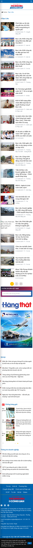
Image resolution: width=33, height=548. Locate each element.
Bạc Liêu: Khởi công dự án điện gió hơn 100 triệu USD (23, 52)
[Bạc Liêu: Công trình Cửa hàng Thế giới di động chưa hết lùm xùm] (7, 161)
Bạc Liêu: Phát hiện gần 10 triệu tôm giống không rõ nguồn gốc (23, 224)
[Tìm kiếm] (31, 1)
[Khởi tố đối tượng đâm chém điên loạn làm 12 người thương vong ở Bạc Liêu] (7, 106)
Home (5, 12)
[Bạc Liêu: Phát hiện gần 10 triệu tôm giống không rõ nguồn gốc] (7, 225)
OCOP (7, 492)
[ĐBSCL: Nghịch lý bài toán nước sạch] (7, 188)
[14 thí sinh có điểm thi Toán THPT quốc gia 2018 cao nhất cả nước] (7, 135)
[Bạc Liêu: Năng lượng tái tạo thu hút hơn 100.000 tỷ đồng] (7, 238)
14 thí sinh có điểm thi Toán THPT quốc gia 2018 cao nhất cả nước (23, 134)
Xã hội (27, 95)
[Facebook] (1, 505)
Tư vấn (13, 492)
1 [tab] (15, 443)
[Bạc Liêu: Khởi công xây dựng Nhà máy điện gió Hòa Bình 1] (7, 42)
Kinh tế (28, 45)
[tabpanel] (16, 425)
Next (30, 443)
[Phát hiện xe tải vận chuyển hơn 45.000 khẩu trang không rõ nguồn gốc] (7, 28)
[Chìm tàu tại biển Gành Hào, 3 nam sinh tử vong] (7, 249)
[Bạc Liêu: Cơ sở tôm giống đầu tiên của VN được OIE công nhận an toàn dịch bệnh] (7, 79)
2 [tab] (18, 443)
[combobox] (16, 294)
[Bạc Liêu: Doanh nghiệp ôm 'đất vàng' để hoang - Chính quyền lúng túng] (7, 212)
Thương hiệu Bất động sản (22, 164)
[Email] (8, 505)
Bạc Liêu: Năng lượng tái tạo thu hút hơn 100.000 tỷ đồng (22, 237)
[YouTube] (5, 505)
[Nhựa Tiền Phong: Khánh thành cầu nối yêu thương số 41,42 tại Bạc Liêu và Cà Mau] (7, 273)
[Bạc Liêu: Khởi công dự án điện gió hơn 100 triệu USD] (7, 53)
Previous (3, 443)
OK (29, 543)
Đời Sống (28, 190)
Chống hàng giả (11, 404)
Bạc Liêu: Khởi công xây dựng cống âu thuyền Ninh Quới (23, 64)
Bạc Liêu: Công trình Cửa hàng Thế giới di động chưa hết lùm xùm (23, 159)
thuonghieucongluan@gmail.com (13, 519)
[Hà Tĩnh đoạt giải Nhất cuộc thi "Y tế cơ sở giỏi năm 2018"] (7, 92)
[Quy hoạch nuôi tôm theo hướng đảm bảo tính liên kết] (7, 261)
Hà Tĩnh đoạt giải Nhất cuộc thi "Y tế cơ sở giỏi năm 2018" (23, 91)
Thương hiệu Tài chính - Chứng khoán (23, 150)
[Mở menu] (2, 1)
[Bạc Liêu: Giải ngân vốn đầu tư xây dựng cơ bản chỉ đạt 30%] (7, 147)
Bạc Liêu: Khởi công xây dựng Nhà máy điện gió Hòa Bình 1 (23, 41)
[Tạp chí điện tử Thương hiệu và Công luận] (16, 499)
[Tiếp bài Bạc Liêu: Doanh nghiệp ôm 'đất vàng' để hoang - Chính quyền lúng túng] (7, 175)
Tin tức (28, 68)
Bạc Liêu (11, 12)
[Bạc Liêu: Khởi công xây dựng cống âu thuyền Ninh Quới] (7, 65)
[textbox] (16, 293)
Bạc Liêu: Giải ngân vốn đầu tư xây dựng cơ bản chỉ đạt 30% (23, 145)
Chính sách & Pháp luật (22, 489)
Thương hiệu (23, 486)
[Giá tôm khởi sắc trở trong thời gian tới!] (7, 200)
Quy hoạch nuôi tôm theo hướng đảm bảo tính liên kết (22, 260)
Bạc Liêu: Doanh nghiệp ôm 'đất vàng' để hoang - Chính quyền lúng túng (23, 210)
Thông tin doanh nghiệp (10, 450)
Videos (25, 492)
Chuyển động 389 (8, 489)
